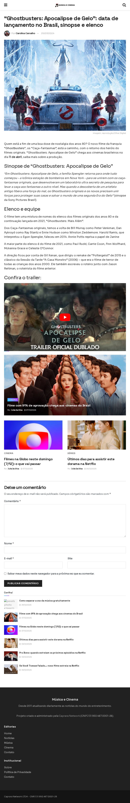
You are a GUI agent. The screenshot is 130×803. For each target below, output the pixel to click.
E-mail (9, 558)
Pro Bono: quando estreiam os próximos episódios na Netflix (52, 652)
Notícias (9, 738)
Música (8, 742)
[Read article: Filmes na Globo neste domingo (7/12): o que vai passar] (33, 435)
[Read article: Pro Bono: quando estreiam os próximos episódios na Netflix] (11, 656)
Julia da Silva (17, 410)
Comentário (12, 501)
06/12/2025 (91, 469)
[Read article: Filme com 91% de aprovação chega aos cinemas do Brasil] (65, 385)
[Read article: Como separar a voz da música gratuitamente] (11, 604)
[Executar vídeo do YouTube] (65, 317)
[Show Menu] (5, 5)
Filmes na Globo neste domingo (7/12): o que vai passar (49, 626)
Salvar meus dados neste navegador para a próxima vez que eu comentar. (50, 573)
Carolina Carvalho (25, 33)
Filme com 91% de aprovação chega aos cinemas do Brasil (49, 405)
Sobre (8, 767)
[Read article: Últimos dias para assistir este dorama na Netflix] (97, 435)
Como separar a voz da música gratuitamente (44, 600)
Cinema (12, 400)
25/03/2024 (47, 33)
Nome (9, 543)
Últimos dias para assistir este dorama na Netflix (46, 639)
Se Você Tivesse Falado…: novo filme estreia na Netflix (49, 665)
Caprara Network (69, 715)
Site (70, 558)
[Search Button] (124, 5)
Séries (71, 453)
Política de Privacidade (17, 772)
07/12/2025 (31, 410)
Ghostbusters (14, 148)
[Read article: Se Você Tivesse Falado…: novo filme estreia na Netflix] (11, 669)
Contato (9, 752)
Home (8, 733)
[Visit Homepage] (65, 5)
